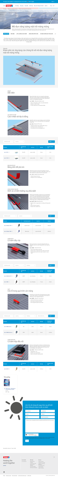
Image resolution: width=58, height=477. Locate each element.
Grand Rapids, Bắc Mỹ (41, 465)
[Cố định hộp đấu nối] (24, 65)
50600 (33, 298)
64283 (33, 247)
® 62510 (32, 349)
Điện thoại (44, 417)
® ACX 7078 (33, 201)
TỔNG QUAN (6, 33)
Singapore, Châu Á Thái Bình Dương (42, 464)
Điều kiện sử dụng (8, 475)
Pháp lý (4, 475)
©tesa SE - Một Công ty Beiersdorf (50, 475)
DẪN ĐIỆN (12, 33)
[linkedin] (4, 472)
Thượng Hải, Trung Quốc (42, 462)
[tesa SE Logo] (9, 6)
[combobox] (8, 141)
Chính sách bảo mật (14, 475)
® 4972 (32, 123)
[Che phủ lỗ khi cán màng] (33, 63)
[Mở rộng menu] (4, 6)
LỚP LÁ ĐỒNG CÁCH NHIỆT (21, 33)
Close (53, 1)
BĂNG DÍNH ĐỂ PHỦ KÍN (33, 33)
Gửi (27, 440)
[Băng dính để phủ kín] (25, 72)
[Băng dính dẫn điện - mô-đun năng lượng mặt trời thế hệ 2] (21, 71)
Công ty (27, 414)
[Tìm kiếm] (51, 5)
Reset (50, 141)
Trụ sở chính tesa (24, 461)
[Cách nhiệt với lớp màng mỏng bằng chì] (26, 70)
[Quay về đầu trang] (54, 457)
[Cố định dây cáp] (35, 62)
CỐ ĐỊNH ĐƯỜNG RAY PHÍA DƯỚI (46, 33)
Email (27, 417)
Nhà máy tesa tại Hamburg (33, 467)
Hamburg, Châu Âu (41, 461)
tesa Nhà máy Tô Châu (33, 463)
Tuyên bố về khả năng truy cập (22, 475)
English (32, 1)
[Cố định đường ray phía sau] (40, 65)
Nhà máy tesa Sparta (33, 466)
